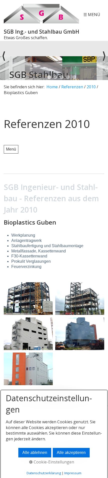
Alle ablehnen (34, 452)
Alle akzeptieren (71, 452)
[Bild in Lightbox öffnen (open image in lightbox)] (28, 298)
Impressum (72, 473)
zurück (4, 60)
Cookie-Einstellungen (53, 462)
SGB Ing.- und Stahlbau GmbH (41, 31)
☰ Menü (91, 14)
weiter (104, 60)
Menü (11, 149)
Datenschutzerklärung (44, 473)
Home (52, 87)
